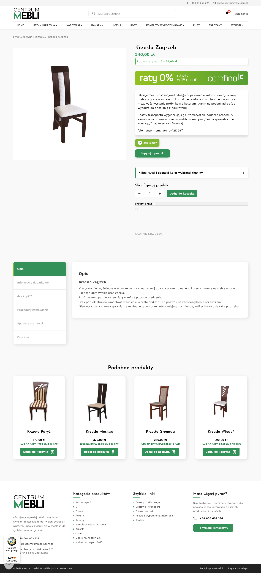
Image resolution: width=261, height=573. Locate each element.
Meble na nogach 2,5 (88, 537)
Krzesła (40, 37)
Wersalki (237, 25)
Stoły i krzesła (44, 25)
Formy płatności (145, 511)
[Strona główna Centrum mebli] (26, 14)
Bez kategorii (83, 502)
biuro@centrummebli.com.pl (35, 543)
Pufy (196, 25)
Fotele (79, 511)
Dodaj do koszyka (182, 193)
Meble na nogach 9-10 (88, 542)
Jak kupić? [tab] (24, 296)
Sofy (133, 25)
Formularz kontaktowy (213, 527)
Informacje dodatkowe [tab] (33, 282)
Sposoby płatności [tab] (30, 323)
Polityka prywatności (211, 568)
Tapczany (215, 25)
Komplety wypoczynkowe (164, 25)
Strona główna (22, 37)
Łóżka (117, 25)
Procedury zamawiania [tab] (32, 309)
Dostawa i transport (147, 506)
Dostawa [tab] (23, 337)
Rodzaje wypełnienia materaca (154, 515)
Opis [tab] (20, 269)
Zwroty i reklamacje (147, 502)
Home (20, 25)
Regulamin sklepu (238, 568)
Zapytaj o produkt (152, 153)
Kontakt (140, 520)
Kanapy (96, 25)
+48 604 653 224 (28, 538)
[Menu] (18, 537)
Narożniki (73, 25)
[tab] (39, 269)
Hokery (79, 515)
